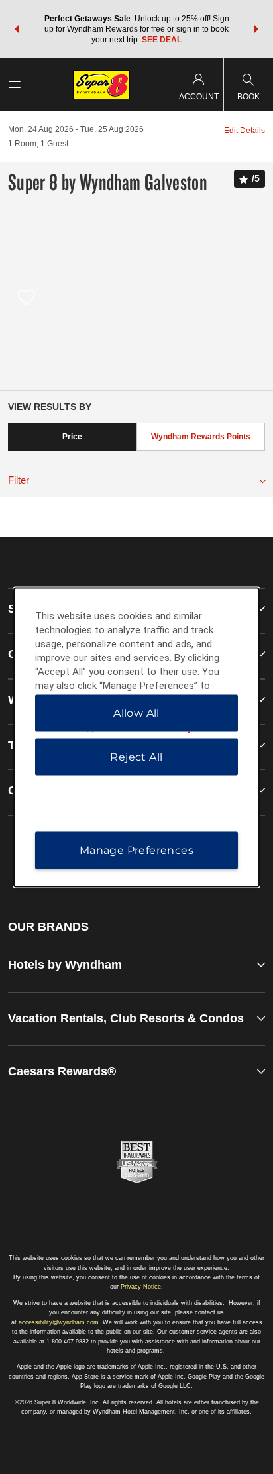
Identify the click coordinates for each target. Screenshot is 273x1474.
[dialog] (137, 737)
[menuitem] (14, 84)
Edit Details (244, 130)
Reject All (136, 756)
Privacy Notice (141, 1286)
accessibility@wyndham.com (59, 1322)
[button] (16, 29)
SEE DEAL (162, 39)
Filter (18, 480)
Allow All (136, 712)
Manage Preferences (136, 849)
